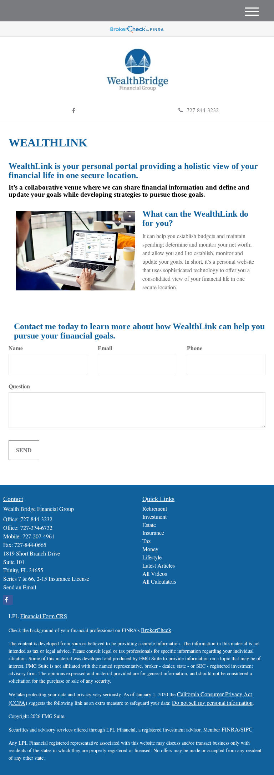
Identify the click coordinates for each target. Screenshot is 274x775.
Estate (149, 524)
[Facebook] (73, 111)
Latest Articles (158, 565)
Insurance (153, 532)
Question (19, 386)
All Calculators (159, 581)
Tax (146, 540)
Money (150, 549)
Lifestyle (152, 557)
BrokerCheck (156, 630)
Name (16, 348)
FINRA (230, 729)
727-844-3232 (203, 110)
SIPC (246, 729)
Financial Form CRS (43, 616)
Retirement (154, 508)
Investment (154, 516)
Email (105, 348)
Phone (194, 348)
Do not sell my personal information (212, 702)
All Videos (154, 573)
